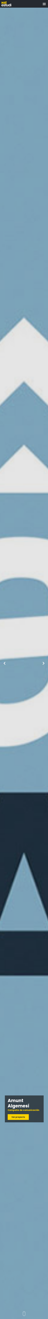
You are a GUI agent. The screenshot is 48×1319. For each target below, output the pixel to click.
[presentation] (4, 663)
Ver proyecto (18, 1117)
